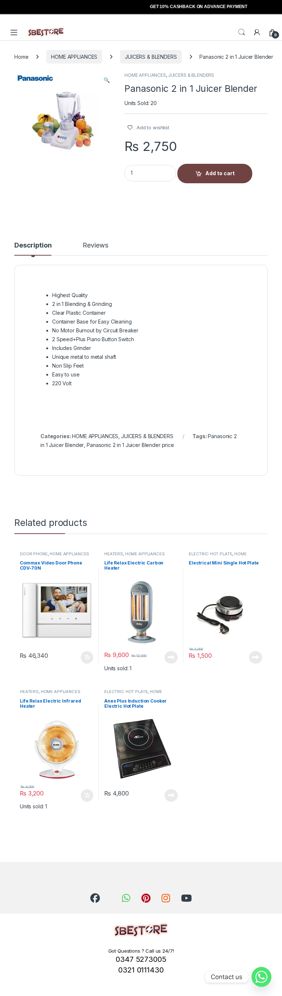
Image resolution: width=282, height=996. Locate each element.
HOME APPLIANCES (74, 57)
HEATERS (113, 553)
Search (242, 32)
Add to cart (220, 173)
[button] (107, 80)
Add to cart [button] (87, 657)
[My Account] (257, 32)
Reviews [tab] (95, 245)
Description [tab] (32, 245)
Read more (171, 657)
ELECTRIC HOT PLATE (210, 553)
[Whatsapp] (261, 977)
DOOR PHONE (34, 553)
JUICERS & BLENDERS (151, 57)
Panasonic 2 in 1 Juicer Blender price (130, 445)
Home (21, 57)
